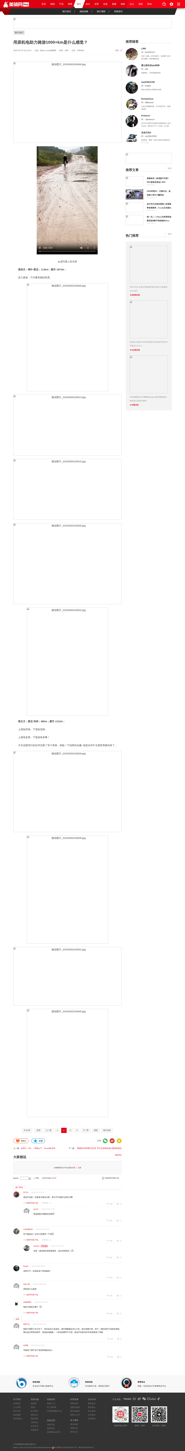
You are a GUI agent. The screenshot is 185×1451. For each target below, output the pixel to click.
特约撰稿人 (18, 1418)
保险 (140, 4)
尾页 (96, 1130)
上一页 (48, 1130)
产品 (61, 4)
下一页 (86, 1130)
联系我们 (17, 1403)
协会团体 (91, 1411)
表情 (37, 1178)
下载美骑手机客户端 (111, 1178)
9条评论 (118, 1155)
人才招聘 (17, 1407)
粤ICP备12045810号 (86, 1447)
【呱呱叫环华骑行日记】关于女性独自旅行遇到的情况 (99, 1148)
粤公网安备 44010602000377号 (65, 1447)
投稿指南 (17, 1415)
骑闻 (52, 4)
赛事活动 (91, 1403)
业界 (96, 4)
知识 (88, 4)
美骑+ (33, 1407)
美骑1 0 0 (51, 1403)
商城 (149, 4)
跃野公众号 (75, 1415)
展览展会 (91, 1407)
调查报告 (34, 1418)
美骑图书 (34, 1430)
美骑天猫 (51, 1424)
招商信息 (74, 1428)
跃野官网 (74, 1403)
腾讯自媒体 (75, 1411)
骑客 (123, 4)
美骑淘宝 (51, 1428)
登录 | (74, 1168)
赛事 (70, 4)
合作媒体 (91, 1415)
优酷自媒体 (75, 1407)
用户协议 (17, 1411)
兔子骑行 (34, 1411)
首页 (44, 4)
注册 (79, 1168)
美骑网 (33, 1403)
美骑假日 (118, 11)
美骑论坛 (34, 1415)
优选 (105, 4)
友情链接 (91, 1418)
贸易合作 (74, 1432)
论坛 (132, 4)
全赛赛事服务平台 (54, 1411)
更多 (170, 168)
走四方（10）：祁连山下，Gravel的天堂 (38, 1148)
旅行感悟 (101, 11)
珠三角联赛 (51, 1407)
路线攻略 (84, 11)
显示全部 (107, 1130)
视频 (114, 4)
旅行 (79, 4)
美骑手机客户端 (32, 1203)
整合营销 (74, 1424)
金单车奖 (34, 1426)
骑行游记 (66, 11)
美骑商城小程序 (53, 1432)
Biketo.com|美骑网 (48, 50)
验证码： (16, 1178)
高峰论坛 (34, 1422)
